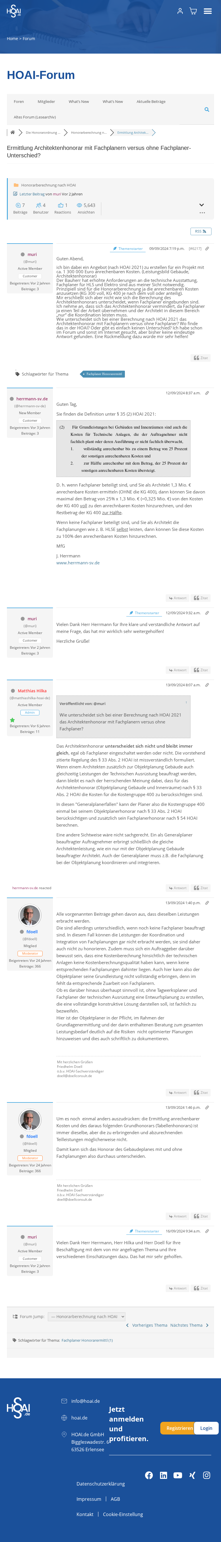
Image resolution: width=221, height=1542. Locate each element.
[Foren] (12, 132)
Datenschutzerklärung (101, 1484)
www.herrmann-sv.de (78, 562)
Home (12, 38)
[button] (207, 11)
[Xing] (192, 1475)
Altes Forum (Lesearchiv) (35, 117)
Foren (19, 101)
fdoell (32, 931)
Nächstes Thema (187, 1325)
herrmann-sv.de (32, 398)
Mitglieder (46, 101)
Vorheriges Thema (148, 1325)
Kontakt (85, 1514)
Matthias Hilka (32, 690)
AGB (115, 1499)
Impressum (89, 1499)
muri (57, 194)
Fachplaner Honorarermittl (104, 374)
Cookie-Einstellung (123, 1514)
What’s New (79, 101)
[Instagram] (207, 1475)
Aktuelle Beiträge (151, 101)
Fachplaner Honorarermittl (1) (87, 1340)
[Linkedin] (163, 1475)
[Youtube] (178, 1475)
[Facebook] (149, 1475)
